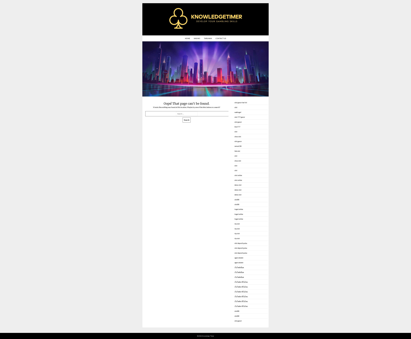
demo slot (238, 185)
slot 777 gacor (240, 117)
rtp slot (237, 224)
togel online (239, 209)
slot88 (237, 200)
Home (187, 38)
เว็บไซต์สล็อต (239, 267)
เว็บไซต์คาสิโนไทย (241, 282)
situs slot (238, 136)
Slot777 (237, 127)
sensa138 (238, 146)
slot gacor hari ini (241, 102)
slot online (238, 175)
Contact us (221, 38)
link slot (237, 151)
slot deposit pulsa (241, 243)
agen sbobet (239, 258)
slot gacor (238, 122)
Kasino (197, 38)
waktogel (238, 112)
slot (236, 107)
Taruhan (208, 38)
